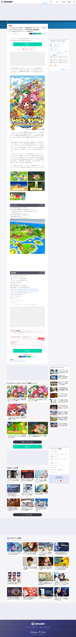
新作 (51, 451)
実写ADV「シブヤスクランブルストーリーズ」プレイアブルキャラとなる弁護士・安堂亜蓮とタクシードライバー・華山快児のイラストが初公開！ (61, 598)
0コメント (16, 33)
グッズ (60, 458)
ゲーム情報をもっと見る (64, 69)
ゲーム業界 (27, 540)
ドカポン (55, 48)
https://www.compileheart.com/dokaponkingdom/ (27, 289)
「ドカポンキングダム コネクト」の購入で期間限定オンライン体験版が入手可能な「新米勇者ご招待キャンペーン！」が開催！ (17, 399)
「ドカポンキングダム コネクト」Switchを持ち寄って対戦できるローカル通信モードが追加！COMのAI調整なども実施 (17, 418)
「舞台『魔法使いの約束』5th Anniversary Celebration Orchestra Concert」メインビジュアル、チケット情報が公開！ (13, 494)
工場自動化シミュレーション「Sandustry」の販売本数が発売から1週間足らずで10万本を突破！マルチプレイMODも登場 (45, 583)
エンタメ (56, 458)
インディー (52, 454)
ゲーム (51, 1)
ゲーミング (57, 456)
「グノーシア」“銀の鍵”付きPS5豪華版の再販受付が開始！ (41, 494)
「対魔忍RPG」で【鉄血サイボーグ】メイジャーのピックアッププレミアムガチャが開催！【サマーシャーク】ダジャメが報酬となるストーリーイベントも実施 (61, 583)
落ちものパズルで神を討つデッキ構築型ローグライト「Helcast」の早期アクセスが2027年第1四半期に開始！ (27, 480)
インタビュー (62, 465)
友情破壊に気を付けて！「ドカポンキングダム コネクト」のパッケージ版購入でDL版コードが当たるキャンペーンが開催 (38, 399)
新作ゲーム (10, 25)
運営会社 (48, 627)
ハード (66, 454)
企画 (55, 467)
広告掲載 (44, 627)
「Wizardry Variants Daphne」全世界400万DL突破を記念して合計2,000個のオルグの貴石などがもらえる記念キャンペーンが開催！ (46, 568)
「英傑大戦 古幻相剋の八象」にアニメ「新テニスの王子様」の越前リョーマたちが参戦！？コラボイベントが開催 (41, 509)
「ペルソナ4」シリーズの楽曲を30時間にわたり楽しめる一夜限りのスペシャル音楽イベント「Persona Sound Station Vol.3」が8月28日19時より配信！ (61, 568)
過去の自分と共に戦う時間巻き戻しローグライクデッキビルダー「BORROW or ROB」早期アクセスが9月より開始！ (14, 598)
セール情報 (14, 540)
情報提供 (41, 627)
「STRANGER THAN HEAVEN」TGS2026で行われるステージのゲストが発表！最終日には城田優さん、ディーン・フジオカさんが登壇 (30, 568)
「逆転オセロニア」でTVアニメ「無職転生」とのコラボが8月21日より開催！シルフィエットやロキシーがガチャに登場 (30, 553)
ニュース (45, 1)
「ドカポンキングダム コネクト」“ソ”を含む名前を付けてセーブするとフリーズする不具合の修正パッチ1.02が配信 (17, 436)
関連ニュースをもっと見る (27, 442)
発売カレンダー (64, 1)
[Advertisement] (38, 12)
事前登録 (55, 451)
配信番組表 (69, 1)
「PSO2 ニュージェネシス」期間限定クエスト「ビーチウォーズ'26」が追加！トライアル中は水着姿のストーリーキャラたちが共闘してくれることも (46, 554)
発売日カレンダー (53, 469)
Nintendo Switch (57, 45)
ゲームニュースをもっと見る (63, 429)
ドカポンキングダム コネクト (36, 38)
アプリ (57, 1)
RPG (54, 46)
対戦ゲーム (55, 49)
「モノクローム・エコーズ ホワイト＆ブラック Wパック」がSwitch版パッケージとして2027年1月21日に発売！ (13, 480)
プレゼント (56, 472)
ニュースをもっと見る (27, 514)
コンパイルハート (61, 43)
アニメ (52, 460)
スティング (55, 43)
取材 (51, 465)
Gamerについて (28, 627)
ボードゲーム (58, 46)
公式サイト (59, 52)
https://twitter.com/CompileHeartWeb (31, 291)
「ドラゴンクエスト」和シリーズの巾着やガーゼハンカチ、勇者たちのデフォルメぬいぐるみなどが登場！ (27, 494)
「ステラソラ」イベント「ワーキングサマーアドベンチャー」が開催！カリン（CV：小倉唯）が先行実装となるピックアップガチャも (41, 480)
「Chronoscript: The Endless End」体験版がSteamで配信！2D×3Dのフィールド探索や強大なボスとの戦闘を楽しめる (13, 509)
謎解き (52, 458)
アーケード (57, 454)
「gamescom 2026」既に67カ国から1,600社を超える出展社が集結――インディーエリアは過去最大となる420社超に (61, 553)
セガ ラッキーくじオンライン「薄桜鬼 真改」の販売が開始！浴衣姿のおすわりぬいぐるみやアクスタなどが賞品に (14, 583)
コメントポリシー (36, 331)
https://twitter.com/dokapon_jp (17, 294)
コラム (52, 467)
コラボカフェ (65, 458)
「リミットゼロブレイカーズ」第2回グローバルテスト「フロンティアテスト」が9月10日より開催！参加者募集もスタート (14, 553)
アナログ (62, 454)
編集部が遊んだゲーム (61, 469)
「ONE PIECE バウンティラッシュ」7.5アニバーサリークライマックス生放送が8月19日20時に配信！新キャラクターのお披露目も (27, 509)
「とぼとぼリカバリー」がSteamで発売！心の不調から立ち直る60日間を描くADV (46, 598)
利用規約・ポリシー (35, 627)
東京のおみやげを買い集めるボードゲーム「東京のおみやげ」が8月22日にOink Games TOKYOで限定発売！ (30, 598)
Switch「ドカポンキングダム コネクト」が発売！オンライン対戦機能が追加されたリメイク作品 (38, 436)
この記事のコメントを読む (28, 48)
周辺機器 (52, 456)
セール (52, 472)
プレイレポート (56, 465)
